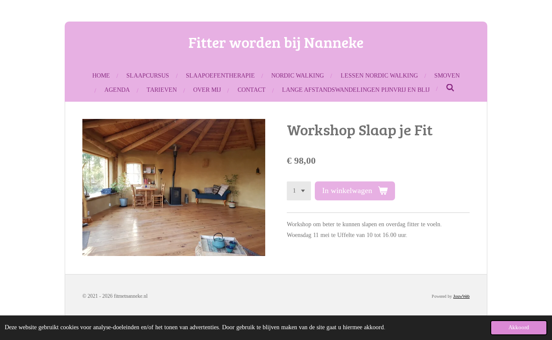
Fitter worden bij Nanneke (276, 41)
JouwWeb (461, 296)
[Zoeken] (450, 88)
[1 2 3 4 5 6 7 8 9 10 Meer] (299, 190)
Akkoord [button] (518, 327)
